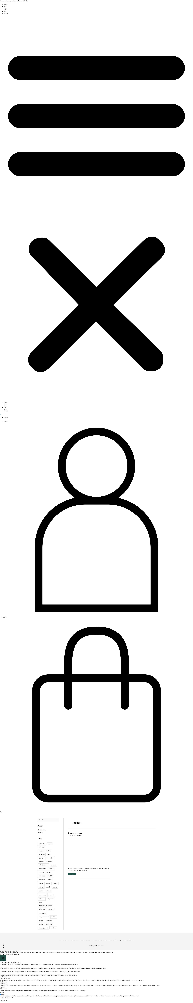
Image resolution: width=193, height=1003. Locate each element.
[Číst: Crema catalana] (89, 852)
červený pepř (43, 928)
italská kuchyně (43, 865)
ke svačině (42, 868)
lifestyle (51, 868)
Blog (5, 8)
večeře (54, 917)
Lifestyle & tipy (42, 830)
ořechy (48, 883)
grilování (41, 861)
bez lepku (42, 843)
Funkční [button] (2, 987)
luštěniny (41, 872)
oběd (50, 879)
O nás (5, 11)
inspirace (49, 861)
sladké (41, 891)
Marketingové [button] (4, 977)
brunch (49, 843)
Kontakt (6, 13)
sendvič (55, 887)
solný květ (50, 899)
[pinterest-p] (3, 947)
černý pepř (49, 924)
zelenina (49, 920)
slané (48, 891)
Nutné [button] (2, 992)
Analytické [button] (3, 982)
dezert (41, 858)
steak (40, 902)
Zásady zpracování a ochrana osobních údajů (105, 940)
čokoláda (53, 928)
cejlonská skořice (45, 851)
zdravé (41, 920)
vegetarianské (44, 917)
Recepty (40, 832)
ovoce (41, 883)
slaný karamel (42, 895)
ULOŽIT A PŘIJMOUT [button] (6, 997)
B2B (5, 10)
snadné (51, 895)
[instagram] (3, 946)
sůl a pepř (42, 909)
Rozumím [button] (16, 954)
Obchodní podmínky (64, 940)
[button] (96, 208)
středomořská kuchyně (45, 905)
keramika (53, 865)
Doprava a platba (74, 940)
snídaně (41, 899)
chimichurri (42, 854)
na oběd (50, 876)
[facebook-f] (3, 944)
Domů (5, 4)
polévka (41, 887)
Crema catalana (75, 833)
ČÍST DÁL (72, 874)
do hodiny (50, 858)
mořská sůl (41, 876)
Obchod (6, 6)
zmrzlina (41, 924)
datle (48, 854)
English (6, 417)
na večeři (42, 879)
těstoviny (51, 909)
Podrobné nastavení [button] (6, 954)
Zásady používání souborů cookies (125, 940)
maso (48, 872)
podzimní (55, 883)
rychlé (48, 887)
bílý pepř (42, 847)
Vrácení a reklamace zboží (86, 940)
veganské (42, 913)
